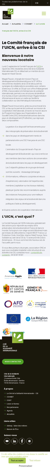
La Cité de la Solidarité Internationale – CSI (22, 393)
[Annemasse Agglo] (13, 279)
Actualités (10, 414)
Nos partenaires (13, 407)
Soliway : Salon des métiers (17, 426)
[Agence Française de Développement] (13, 309)
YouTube (7, 441)
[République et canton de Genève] (13, 294)
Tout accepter (17, 460)
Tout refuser (34, 460)
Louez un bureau (13, 404)
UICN (39, 66)
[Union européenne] (13, 325)
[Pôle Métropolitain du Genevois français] (36, 294)
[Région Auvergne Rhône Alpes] (36, 321)
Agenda (10, 411)
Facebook (22, 441)
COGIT (9, 400)
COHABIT (10, 397)
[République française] (36, 279)
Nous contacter (13, 362)
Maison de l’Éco (12, 429)
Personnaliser (25, 466)
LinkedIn (14, 441)
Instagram (29, 441)
